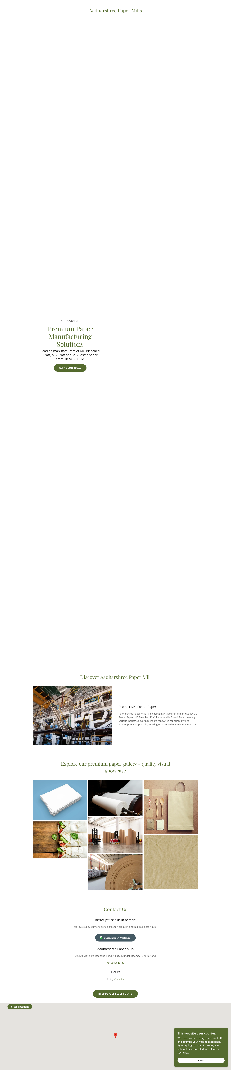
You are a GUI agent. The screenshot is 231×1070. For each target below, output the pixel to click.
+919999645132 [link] (70, 320)
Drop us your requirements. (115, 993)
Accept (201, 1060)
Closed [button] (118, 979)
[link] (115, 11)
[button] (123, 979)
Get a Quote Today (70, 367)
